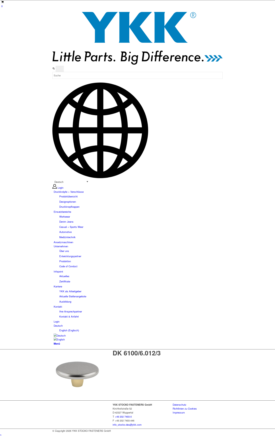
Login (60, 187)
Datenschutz (179, 404)
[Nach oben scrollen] (0, 435)
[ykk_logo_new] (137, 63)
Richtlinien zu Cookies (185, 408)
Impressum (179, 412)
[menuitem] (138, 199)
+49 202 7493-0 (123, 416)
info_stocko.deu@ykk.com (127, 424)
